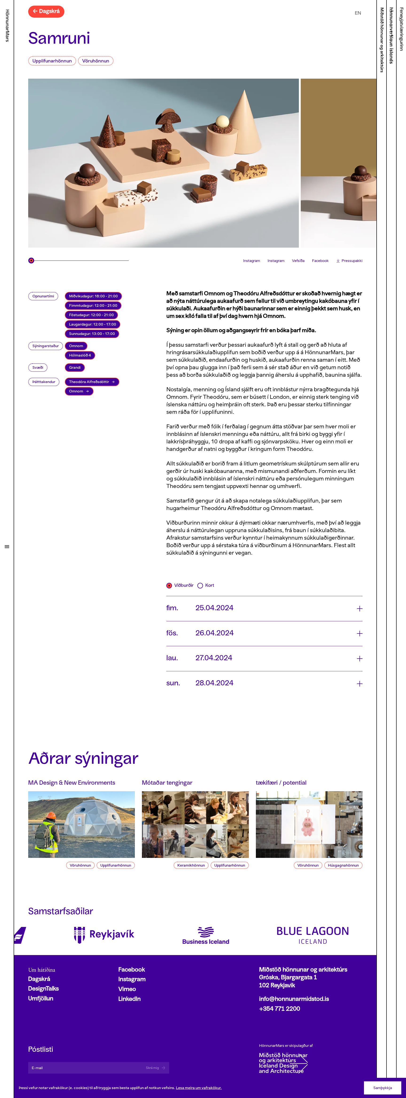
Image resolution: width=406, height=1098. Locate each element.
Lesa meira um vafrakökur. (199, 1088)
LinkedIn (129, 999)
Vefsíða (298, 260)
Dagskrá (39, 979)
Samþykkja (382, 1088)
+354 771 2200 (279, 1009)
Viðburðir (184, 586)
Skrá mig (152, 1068)
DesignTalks (43, 989)
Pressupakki (352, 260)
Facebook (320, 260)
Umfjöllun (40, 999)
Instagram (251, 260)
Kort (209, 586)
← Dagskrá (46, 11)
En (358, 13)
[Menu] (7, 547)
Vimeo (127, 989)
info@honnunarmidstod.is (294, 999)
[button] (264, 608)
